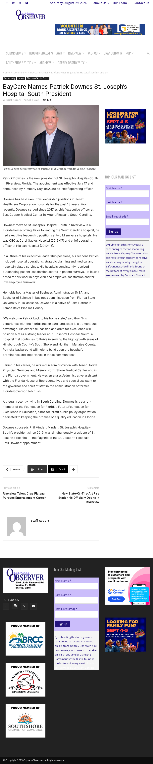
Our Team (120, 3)
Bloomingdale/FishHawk (45, 53)
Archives (45, 62)
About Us (99, 3)
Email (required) (117, 216)
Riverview (74, 53)
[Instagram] (14, 3)
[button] (148, 53)
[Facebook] (7, 3)
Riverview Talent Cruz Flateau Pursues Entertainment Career (24, 496)
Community (20, 72)
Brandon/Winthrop (117, 53)
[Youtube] (27, 3)
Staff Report (13, 99)
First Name (114, 188)
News (21, 78)
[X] (20, 3)
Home (6, 72)
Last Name (114, 202)
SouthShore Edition (19, 62)
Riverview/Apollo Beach (37, 78)
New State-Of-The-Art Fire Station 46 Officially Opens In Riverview (78, 498)
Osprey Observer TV (71, 62)
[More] (73, 469)
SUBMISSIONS (14, 53)
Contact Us (141, 3)
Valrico (92, 53)
